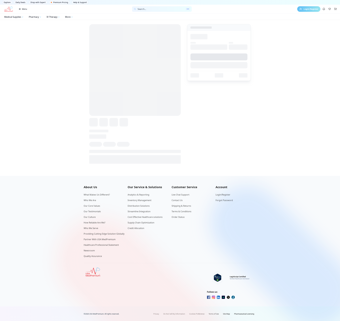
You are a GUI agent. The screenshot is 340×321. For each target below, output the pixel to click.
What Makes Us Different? (97, 194)
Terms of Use (214, 314)
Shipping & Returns (181, 205)
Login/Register (311, 9)
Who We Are (90, 200)
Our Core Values (92, 205)
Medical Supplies (12, 16)
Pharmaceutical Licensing (244, 314)
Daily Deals (20, 2)
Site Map (226, 314)
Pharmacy (34, 16)
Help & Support (80, 2)
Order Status (178, 217)
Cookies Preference (196, 314)
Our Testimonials (92, 211)
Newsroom (89, 250)
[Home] (8, 9)
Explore (7, 2)
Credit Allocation (136, 228)
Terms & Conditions (181, 211)
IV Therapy (52, 16)
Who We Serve (91, 228)
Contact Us (177, 200)
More (68, 16)
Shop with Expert (38, 2)
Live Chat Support (180, 194)
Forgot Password (224, 200)
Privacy (156, 314)
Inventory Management (139, 200)
